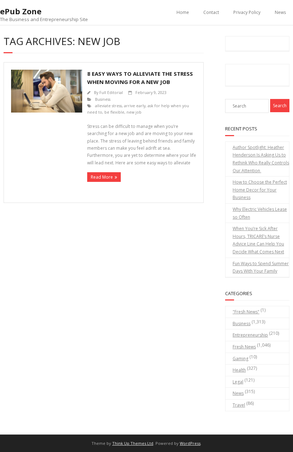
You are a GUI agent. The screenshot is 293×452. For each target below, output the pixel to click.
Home (183, 12)
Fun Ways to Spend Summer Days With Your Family (261, 267)
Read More (102, 177)
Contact (211, 12)
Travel (239, 405)
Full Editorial (111, 92)
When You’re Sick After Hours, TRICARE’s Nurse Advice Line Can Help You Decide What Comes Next (258, 240)
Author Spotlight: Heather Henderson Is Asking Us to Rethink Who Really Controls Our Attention (261, 159)
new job (133, 112)
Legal (238, 382)
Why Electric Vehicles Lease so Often (260, 213)
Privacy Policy (246, 12)
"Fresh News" (246, 312)
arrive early (134, 105)
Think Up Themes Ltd (132, 443)
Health (239, 370)
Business (102, 99)
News (280, 12)
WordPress (190, 443)
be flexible (114, 112)
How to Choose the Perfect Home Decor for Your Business (260, 189)
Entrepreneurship (250, 335)
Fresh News (244, 347)
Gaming (240, 359)
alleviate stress (108, 105)
